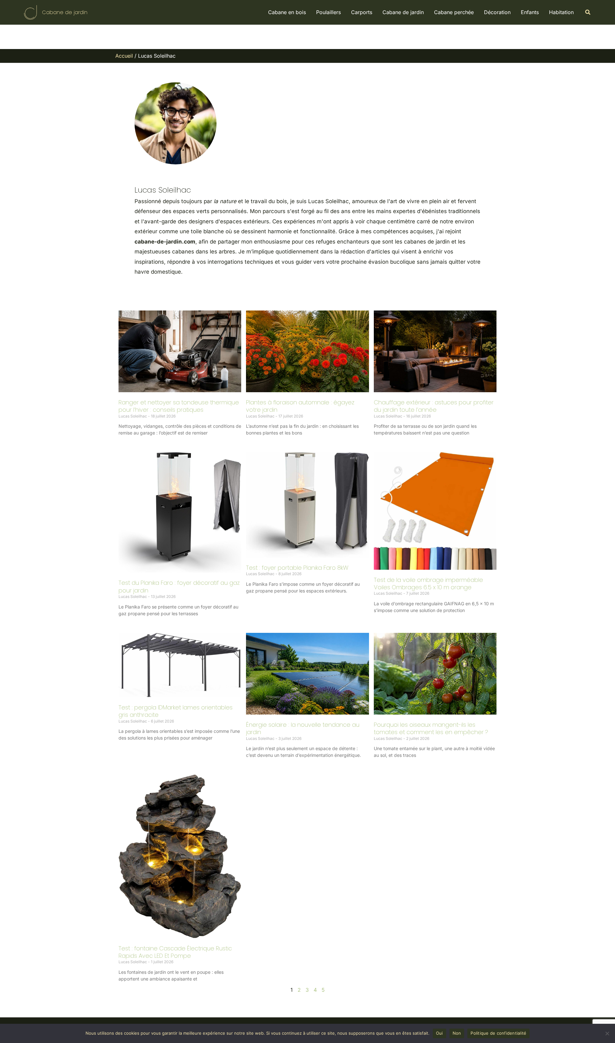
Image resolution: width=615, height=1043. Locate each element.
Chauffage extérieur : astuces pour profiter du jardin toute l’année (434, 406)
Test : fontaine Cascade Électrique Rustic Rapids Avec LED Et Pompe (175, 952)
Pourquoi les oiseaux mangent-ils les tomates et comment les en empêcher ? (431, 728)
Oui (439, 1033)
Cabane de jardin (64, 12)
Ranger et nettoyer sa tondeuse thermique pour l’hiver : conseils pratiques (179, 406)
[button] (588, 12)
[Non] (607, 1033)
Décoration (497, 12)
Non (457, 1033)
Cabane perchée (454, 12)
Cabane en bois (287, 12)
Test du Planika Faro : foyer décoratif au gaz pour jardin (179, 586)
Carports (361, 12)
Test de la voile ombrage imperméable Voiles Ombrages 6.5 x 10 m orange (428, 583)
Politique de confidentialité (498, 1033)
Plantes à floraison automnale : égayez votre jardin (300, 406)
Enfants (530, 12)
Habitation (561, 12)
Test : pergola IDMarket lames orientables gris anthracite (176, 711)
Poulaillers (328, 12)
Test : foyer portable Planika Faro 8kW (297, 568)
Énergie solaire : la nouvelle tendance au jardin (302, 728)
